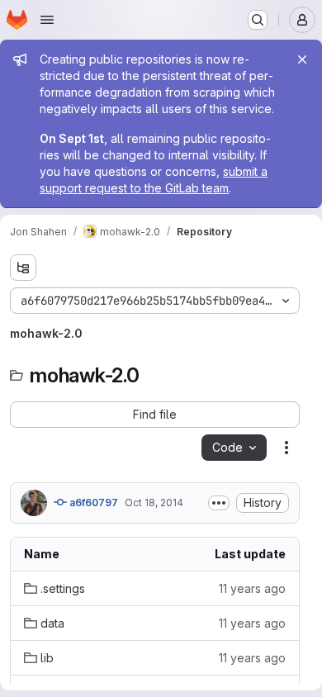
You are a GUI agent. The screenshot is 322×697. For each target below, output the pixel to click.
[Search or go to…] (258, 20)
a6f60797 (92, 502)
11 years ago (252, 588)
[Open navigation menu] (47, 20)
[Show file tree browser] (23, 267)
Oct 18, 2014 (154, 502)
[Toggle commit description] (219, 502)
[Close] (302, 59)
